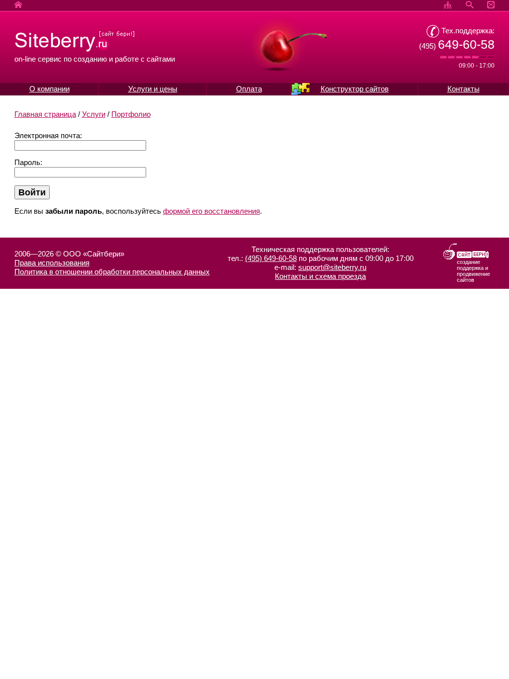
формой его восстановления (211, 211)
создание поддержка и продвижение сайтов (473, 271)
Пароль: (28, 162)
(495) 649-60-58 (271, 258)
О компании (49, 89)
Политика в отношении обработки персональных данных (112, 271)
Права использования (51, 262)
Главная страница (45, 114)
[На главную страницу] (18, 5)
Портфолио (131, 114)
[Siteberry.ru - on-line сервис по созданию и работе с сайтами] (74, 50)
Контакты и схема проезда (320, 276)
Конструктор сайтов (355, 89)
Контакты (463, 89)
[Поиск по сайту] (469, 5)
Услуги (93, 114)
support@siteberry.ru (332, 267)
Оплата (249, 89)
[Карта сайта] (447, 5)
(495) (457, 46)
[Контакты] (491, 5)
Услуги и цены (152, 89)
